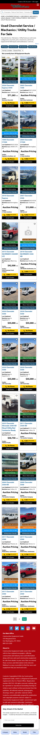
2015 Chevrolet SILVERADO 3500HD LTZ (10, 253)
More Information (10, 79)
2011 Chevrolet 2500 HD (26, 424)
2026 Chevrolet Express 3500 (8, 86)
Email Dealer (10, 106)
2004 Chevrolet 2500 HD (8, 483)
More (36, 43)
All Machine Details (10, 82)
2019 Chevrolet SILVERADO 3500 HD (26, 253)
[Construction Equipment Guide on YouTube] (34, 630)
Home (3, 16)
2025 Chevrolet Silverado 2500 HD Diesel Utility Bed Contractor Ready (9, 426)
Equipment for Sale (12, 16)
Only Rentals (32, 47)
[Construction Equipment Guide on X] (17, 630)
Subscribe (18, 725)
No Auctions (23, 47)
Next (24, 619)
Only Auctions (13, 47)
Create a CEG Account (24, 2)
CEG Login (35, 2)
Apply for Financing (10, 76)
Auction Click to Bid (28, 79)
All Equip (4, 47)
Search (36, 12)
